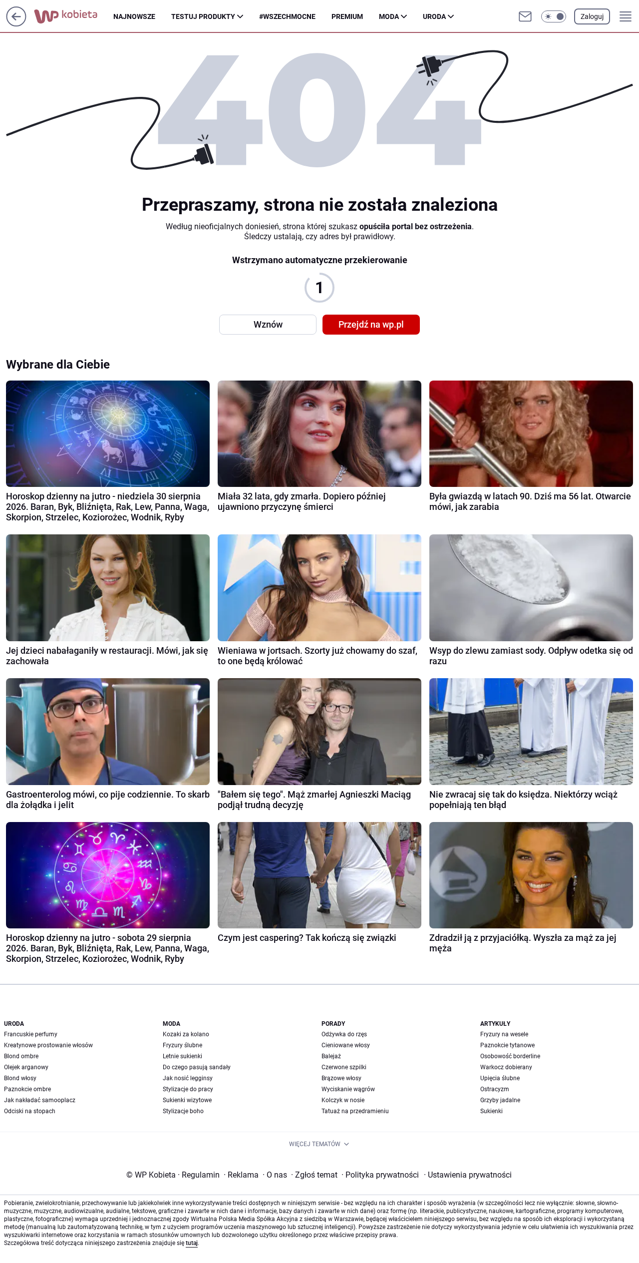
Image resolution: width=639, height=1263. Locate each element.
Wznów (268, 324)
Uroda (434, 16)
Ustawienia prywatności (468, 1175)
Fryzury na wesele (504, 1034)
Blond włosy (20, 1078)
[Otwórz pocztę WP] (525, 16)
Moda (389, 16)
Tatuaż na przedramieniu (355, 1111)
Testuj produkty (203, 16)
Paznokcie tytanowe (507, 1045)
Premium (347, 16)
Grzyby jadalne (500, 1100)
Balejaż (331, 1056)
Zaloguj (592, 16)
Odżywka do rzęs (344, 1034)
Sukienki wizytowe (187, 1100)
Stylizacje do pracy (188, 1089)
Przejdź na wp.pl (371, 324)
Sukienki (491, 1111)
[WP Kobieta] (73, 16)
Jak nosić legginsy (188, 1078)
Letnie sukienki (182, 1056)
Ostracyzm (494, 1089)
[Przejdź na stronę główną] (16, 23)
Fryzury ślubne (182, 1045)
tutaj (192, 1243)
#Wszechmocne (287, 16)
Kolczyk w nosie (342, 1100)
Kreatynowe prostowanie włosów (48, 1045)
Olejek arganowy (26, 1067)
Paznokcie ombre (27, 1089)
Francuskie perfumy (30, 1034)
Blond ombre (21, 1056)
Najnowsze (134, 16)
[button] (553, 16)
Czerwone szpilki (343, 1067)
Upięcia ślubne (500, 1078)
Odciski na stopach (29, 1111)
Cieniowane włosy (345, 1045)
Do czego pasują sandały (197, 1067)
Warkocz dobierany (506, 1067)
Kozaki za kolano (186, 1034)
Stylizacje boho (183, 1111)
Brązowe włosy (341, 1078)
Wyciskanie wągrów (348, 1089)
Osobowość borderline (510, 1056)
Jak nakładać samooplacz (39, 1100)
